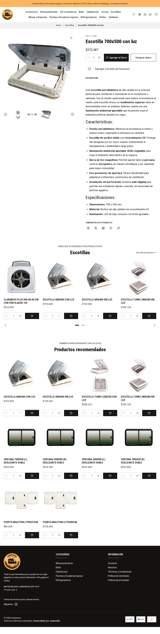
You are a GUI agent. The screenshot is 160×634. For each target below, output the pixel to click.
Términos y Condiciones (119, 571)
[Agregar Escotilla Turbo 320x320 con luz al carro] (110, 413)
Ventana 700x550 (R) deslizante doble (133, 461)
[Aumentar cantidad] (99, 57)
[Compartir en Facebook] (88, 228)
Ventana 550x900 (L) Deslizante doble (93, 461)
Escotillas (69, 25)
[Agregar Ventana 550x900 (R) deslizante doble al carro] (71, 476)
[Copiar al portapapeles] (118, 228)
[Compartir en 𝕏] (95, 228)
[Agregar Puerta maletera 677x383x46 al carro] (71, 535)
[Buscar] (134, 14)
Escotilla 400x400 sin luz (97, 299)
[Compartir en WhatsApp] (103, 228)
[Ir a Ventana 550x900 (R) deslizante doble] (60, 437)
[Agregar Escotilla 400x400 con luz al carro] (71, 316)
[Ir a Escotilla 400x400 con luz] (60, 277)
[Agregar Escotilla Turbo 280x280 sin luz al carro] (149, 316)
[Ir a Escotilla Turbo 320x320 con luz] (99, 375)
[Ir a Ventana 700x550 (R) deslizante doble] (138, 437)
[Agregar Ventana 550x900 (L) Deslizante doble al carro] (110, 476)
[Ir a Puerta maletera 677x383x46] (60, 500)
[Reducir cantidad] (88, 57)
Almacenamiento (64, 563)
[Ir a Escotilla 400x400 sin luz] (99, 277)
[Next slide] (72, 114)
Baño (58, 567)
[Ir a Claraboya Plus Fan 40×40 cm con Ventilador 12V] (21, 277)
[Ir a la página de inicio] (7, 14)
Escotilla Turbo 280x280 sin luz (138, 301)
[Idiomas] (140, 14)
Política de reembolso (118, 576)
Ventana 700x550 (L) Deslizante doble (15, 461)
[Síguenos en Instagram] (145, 14)
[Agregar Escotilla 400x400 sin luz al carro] (110, 316)
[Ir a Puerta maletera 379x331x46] (21, 500)
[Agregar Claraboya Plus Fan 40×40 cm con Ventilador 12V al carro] (32, 316)
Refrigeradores (63, 580)
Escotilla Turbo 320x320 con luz (99, 398)
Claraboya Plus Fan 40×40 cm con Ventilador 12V (21, 301)
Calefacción (62, 571)
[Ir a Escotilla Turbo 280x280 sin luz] (138, 277)
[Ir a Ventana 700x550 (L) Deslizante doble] (21, 437)
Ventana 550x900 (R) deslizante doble (54, 461)
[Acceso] (150, 14)
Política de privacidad (118, 580)
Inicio (58, 25)
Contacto (112, 563)
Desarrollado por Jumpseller (46, 621)
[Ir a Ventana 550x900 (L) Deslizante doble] (99, 437)
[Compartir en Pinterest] (111, 228)
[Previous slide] (6, 114)
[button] (77, 325)
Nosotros (112, 567)
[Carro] (156, 14)
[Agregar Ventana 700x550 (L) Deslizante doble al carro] (32, 476)
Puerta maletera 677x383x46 (60, 522)
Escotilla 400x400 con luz (58, 299)
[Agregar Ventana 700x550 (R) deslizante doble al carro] (149, 476)
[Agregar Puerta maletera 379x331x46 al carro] (32, 535)
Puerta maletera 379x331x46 (21, 522)
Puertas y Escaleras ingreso (69, 576)
